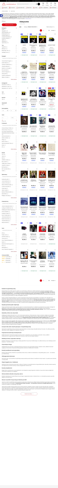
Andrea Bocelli (24, 128)
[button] (36, 4)
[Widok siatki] (20, 26)
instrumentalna (6, 32)
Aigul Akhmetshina (24, 155)
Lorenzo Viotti (32, 209)
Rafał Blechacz (33, 47)
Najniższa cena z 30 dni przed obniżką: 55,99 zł (51, 106)
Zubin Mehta (51, 74)
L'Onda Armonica (51, 182)
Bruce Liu (24, 47)
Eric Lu (52, 101)
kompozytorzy (5, 33)
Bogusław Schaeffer (24, 263)
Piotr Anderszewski (33, 236)
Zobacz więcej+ (14, 79)
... (46, 30)
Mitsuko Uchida (33, 74)
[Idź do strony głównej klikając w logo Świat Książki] (9, 4)
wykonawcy (5, 42)
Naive (52, 183)
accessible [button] (1, 15)
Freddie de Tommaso (42, 182)
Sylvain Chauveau (51, 155)
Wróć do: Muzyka (9, 24)
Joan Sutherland (33, 263)
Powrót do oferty (28, 393)
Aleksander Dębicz (42, 128)
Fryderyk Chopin (42, 236)
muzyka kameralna (6, 36)
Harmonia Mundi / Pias (51, 238)
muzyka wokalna (6, 38)
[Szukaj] (39, 4)
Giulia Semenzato (24, 182)
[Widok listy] (21, 26)
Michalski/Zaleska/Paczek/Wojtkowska (36, 101)
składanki (4, 41)
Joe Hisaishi (42, 47)
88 (49, 30)
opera (4, 39)
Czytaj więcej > (28, 18)
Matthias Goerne (42, 74)
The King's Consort (24, 74)
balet (3, 29)
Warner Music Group (42, 102)
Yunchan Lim (24, 236)
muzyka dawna (5, 35)
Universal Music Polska (24, 49)
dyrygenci (5, 31)
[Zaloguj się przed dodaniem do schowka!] (28, 34)
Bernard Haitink (33, 155)
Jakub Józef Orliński (42, 101)
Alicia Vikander (51, 263)
